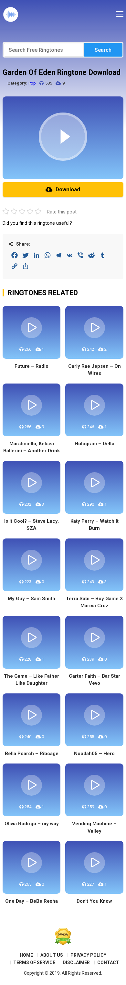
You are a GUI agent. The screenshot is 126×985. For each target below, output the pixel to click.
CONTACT (108, 962)
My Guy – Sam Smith (31, 598)
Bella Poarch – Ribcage (31, 753)
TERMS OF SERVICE (34, 962)
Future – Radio (31, 366)
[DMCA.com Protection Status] (63, 936)
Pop (32, 83)
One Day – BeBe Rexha (31, 901)
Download (68, 189)
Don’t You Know (94, 901)
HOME (26, 955)
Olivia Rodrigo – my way (32, 824)
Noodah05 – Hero (94, 753)
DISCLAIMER (76, 962)
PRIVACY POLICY (88, 955)
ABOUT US (51, 955)
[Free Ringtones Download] (11, 14)
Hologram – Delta (94, 444)
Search (103, 50)
